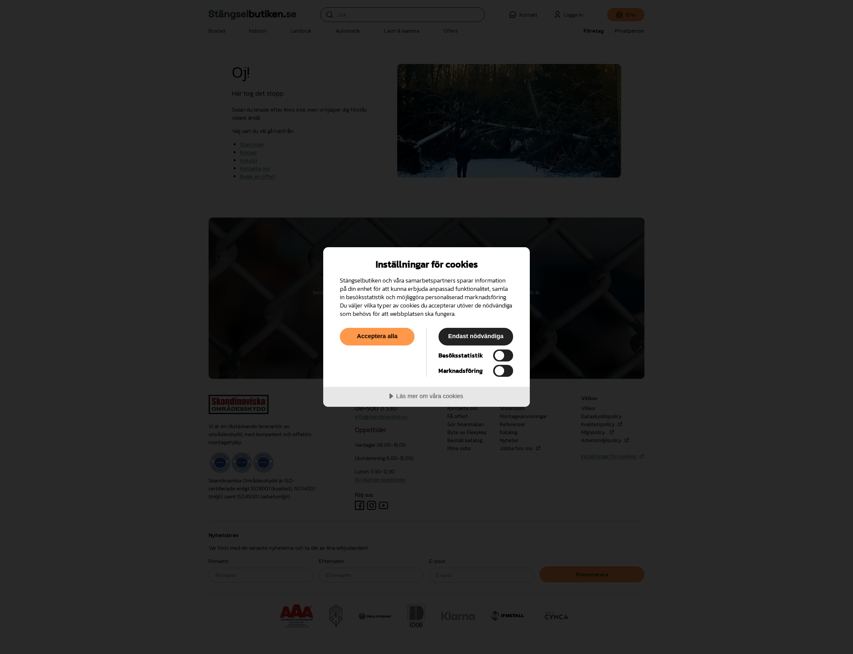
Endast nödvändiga (475, 336)
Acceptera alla (377, 336)
